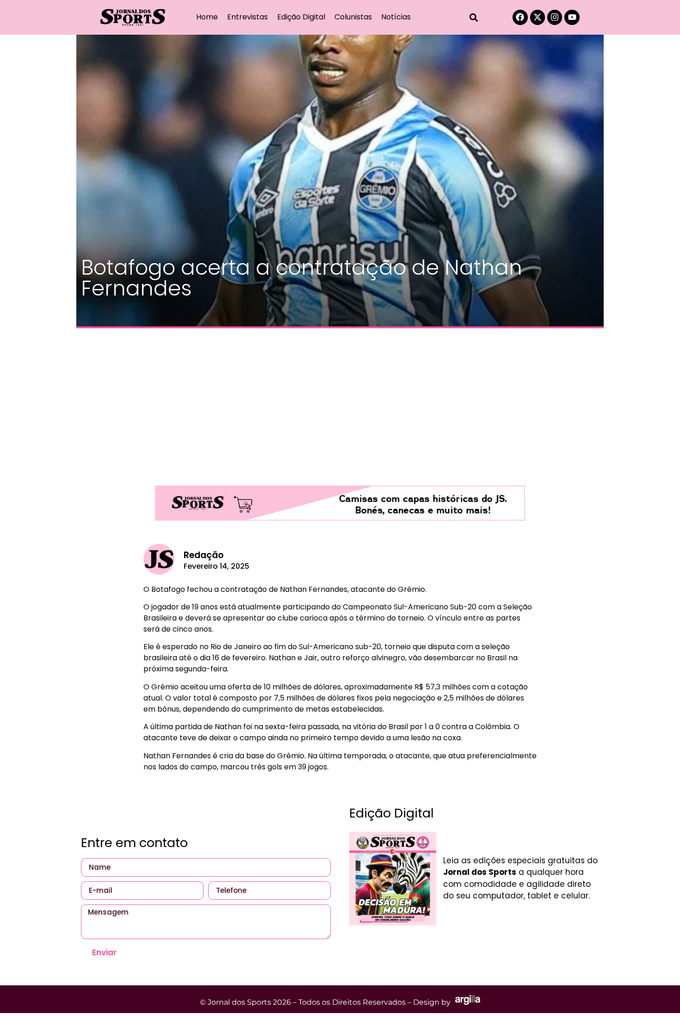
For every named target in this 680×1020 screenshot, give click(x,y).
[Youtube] (571, 17)
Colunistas (353, 17)
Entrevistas (247, 17)
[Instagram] (554, 17)
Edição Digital (301, 17)
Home (207, 17)
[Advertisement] (340, 402)
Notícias (396, 17)
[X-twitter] (537, 17)
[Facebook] (520, 17)
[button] (474, 17)
